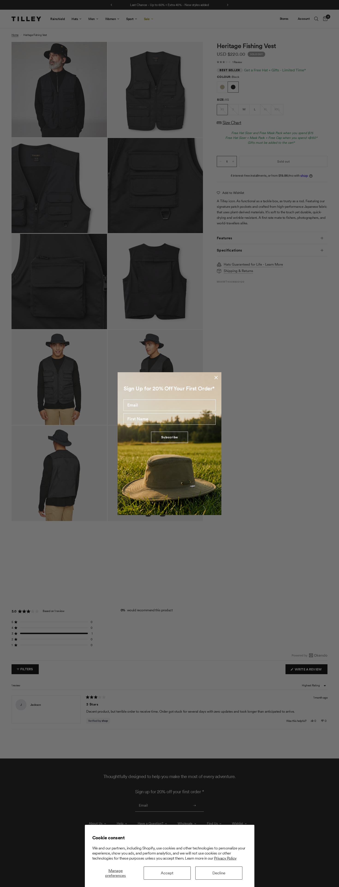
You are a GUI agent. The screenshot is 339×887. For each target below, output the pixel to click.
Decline (218, 873)
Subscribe (169, 437)
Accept (167, 873)
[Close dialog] (216, 377)
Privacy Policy (225, 858)
